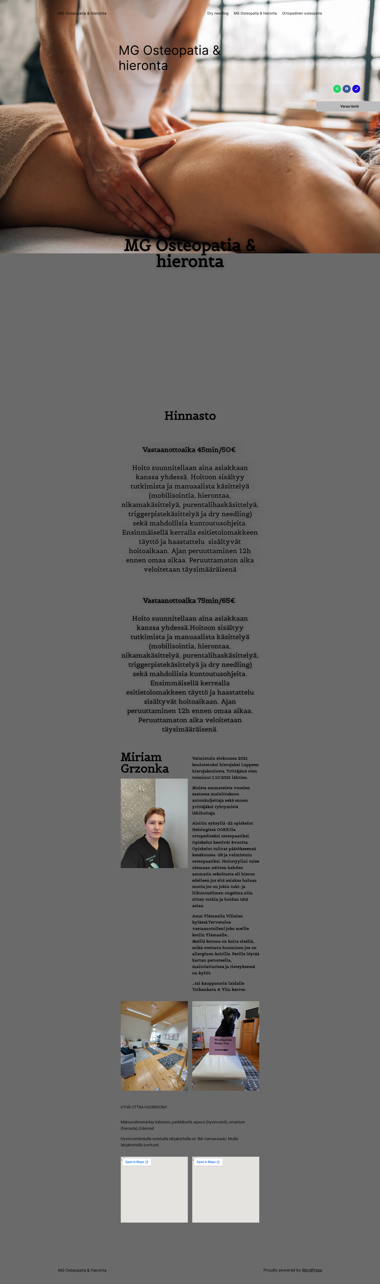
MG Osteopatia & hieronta (82, 13)
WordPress (312, 1270)
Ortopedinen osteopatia (302, 13)
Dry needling (217, 13)
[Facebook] (347, 89)
